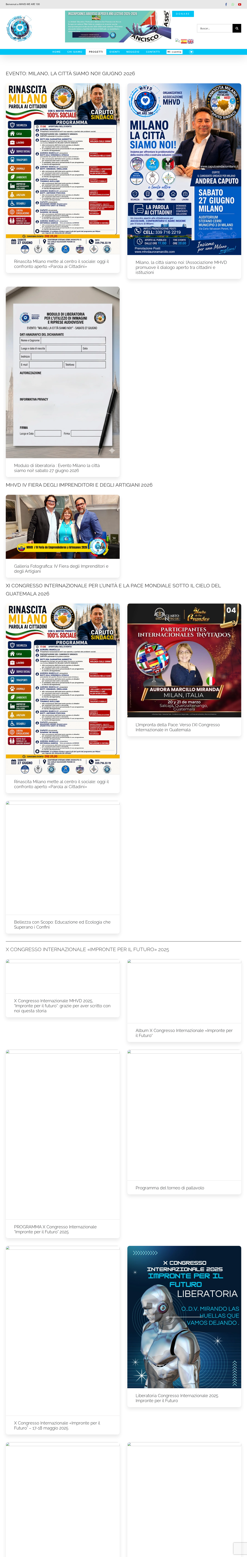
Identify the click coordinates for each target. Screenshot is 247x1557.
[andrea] (184, 85)
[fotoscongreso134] (184, 961)
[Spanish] (184, 41)
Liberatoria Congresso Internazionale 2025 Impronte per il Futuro (177, 1398)
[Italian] (178, 41)
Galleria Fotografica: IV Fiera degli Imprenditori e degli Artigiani (61, 569)
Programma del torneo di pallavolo (170, 1187)
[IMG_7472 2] (184, 605)
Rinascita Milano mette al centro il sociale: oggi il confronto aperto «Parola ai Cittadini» (61, 264)
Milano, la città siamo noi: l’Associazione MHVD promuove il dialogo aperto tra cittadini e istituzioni (181, 267)
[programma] (63, 85)
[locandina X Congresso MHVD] (63, 1051)
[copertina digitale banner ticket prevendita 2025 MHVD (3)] (63, 961)
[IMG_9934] (63, 288)
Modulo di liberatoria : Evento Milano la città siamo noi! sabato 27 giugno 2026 (57, 468)
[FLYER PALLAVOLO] (63, 1444)
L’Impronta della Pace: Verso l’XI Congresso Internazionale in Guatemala (178, 727)
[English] (190, 41)
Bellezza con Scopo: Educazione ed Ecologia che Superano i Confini (62, 925)
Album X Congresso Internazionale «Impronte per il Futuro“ (184, 1033)
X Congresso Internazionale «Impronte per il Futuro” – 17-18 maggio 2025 (57, 1425)
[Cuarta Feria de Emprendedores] (63, 496)
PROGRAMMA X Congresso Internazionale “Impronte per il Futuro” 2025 (55, 1229)
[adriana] (63, 802)
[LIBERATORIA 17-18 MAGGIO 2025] (184, 1247)
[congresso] (184, 1051)
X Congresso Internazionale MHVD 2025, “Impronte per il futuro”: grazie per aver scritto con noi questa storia (62, 1005)
